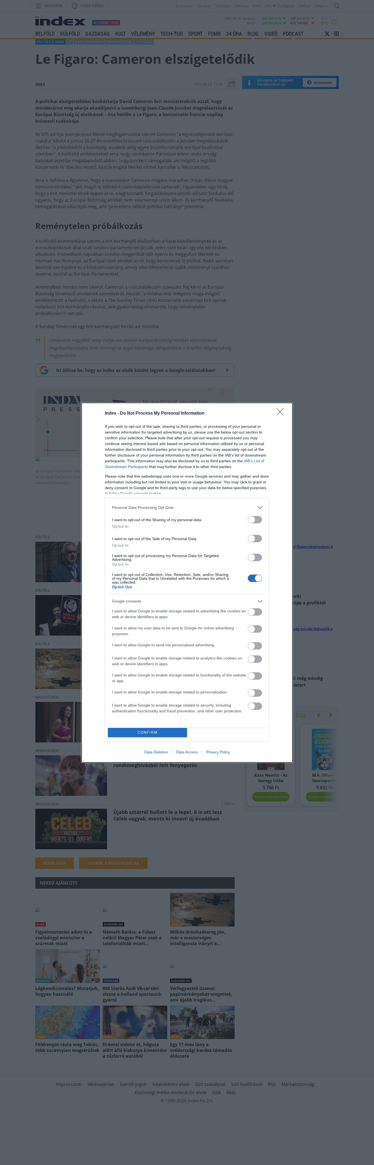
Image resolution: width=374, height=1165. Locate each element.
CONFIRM (147, 732)
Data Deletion (156, 752)
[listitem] (187, 507)
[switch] (255, 519)
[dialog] (187, 582)
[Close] (282, 413)
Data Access (187, 752)
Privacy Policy (218, 752)
